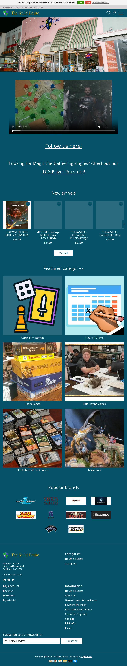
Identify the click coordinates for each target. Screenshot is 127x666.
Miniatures (94, 470)
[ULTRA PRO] (101, 515)
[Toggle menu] (121, 13)
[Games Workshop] (25, 515)
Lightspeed (86, 656)
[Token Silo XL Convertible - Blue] (110, 215)
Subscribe (71, 641)
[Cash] (51, 661)
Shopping (70, 563)
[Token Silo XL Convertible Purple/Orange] (79, 215)
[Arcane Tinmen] (25, 501)
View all (63, 253)
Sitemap (69, 618)
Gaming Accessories (32, 337)
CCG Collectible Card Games (32, 470)
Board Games (32, 404)
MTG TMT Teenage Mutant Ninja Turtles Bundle (48, 235)
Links (68, 628)
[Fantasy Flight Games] (101, 501)
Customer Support (76, 614)
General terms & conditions (81, 600)
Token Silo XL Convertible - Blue (110, 233)
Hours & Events (94, 337)
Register (8, 591)
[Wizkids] (76, 529)
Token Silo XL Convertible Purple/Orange (79, 235)
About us (70, 595)
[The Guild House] (22, 13)
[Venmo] (75, 661)
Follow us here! (63, 145)
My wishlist (9, 600)
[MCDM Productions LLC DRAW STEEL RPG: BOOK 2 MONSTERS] (17, 215)
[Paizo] (51, 515)
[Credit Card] (60, 661)
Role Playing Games (94, 404)
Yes (80, 3)
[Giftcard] (55, 661)
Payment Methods (75, 605)
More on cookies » (100, 3)
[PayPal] (65, 661)
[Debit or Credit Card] (70, 661)
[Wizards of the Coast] (51, 529)
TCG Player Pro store (63, 171)
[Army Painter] (51, 501)
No (88, 3)
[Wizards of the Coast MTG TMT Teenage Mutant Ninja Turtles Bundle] (48, 215)
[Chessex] (76, 501)
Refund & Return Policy (78, 609)
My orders (9, 595)
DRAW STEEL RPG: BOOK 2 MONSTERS (17, 233)
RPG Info (70, 623)
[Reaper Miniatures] (76, 515)
